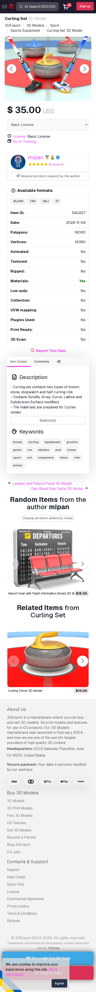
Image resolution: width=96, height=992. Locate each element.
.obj (45, 201)
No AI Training (24, 141)
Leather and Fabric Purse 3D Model (42, 483)
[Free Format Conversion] (57, 201)
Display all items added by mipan (48, 518)
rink (77, 457)
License (13, 891)
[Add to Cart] (73, 583)
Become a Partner (21, 837)
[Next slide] (84, 69)
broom (17, 442)
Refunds (13, 920)
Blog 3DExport (19, 844)
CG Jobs (14, 852)
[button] (82, 564)
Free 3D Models (20, 815)
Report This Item (51, 350)
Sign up (85, 6)
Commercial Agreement (25, 899)
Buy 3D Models (23, 793)
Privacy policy (18, 906)
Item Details (18, 362)
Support (13, 869)
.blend (18, 201)
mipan (36, 157)
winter (18, 465)
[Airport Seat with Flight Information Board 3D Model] (48, 559)
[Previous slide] (11, 69)
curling (33, 442)
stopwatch (46, 457)
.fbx (32, 201)
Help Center (16, 877)
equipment (53, 442)
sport (17, 457)
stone (71, 450)
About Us (16, 709)
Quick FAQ (15, 884)
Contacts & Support (27, 862)
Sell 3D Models (19, 830)
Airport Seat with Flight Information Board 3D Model (44, 593)
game (17, 450)
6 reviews (56, 164)
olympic (43, 450)
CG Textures (16, 823)
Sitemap (54, 948)
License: (20, 136)
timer (64, 457)
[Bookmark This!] (82, 583)
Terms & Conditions (22, 913)
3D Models (16, 801)
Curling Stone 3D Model (25, 691)
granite (72, 442)
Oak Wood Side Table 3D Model (57, 488)
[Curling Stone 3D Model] (48, 656)
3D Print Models (20, 808)
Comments (41, 362)
